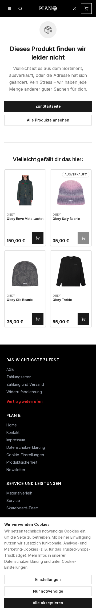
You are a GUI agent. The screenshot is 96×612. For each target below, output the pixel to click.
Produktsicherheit (21, 462)
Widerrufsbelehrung (24, 391)
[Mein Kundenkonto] (74, 8)
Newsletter (15, 469)
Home (11, 425)
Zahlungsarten (18, 377)
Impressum (15, 440)
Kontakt (12, 432)
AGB (10, 369)
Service (13, 500)
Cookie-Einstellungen (25, 454)
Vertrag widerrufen (24, 401)
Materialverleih (19, 493)
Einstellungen (48, 579)
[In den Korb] (37, 238)
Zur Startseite (48, 106)
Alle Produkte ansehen (48, 120)
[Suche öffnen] (20, 8)
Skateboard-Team (22, 508)
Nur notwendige (48, 591)
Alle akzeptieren (48, 603)
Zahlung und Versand (25, 384)
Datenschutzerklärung (23, 561)
